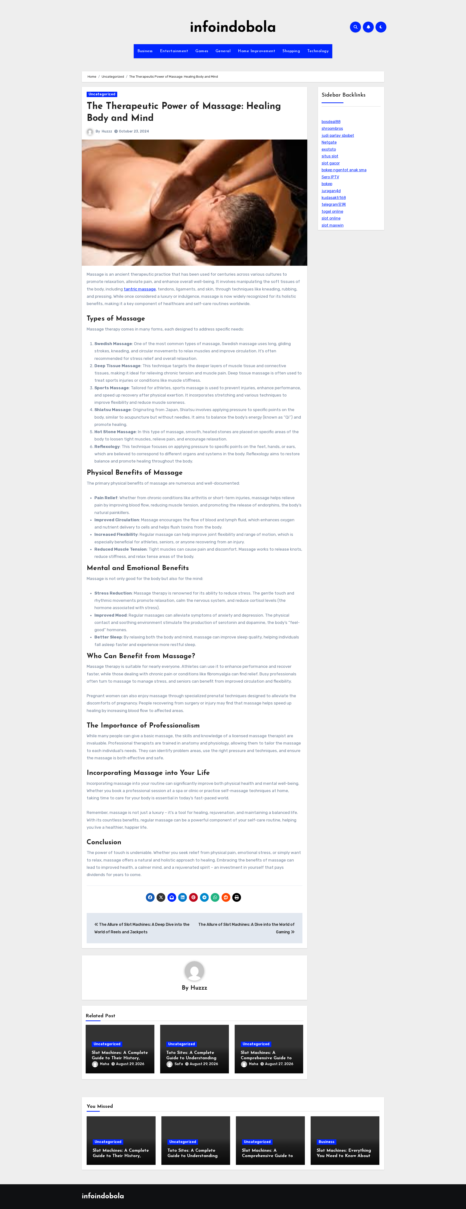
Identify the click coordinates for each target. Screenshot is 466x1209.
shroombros (332, 128)
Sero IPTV (330, 177)
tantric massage (140, 289)
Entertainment (174, 51)
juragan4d (331, 191)
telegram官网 (334, 204)
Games (201, 51)
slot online (331, 218)
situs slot (330, 156)
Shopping (291, 51)
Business (145, 51)
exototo (329, 149)
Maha (104, 1064)
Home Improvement (256, 51)
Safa (179, 1064)
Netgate (329, 142)
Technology (318, 51)
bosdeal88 (331, 121)
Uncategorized (102, 94)
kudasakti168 (334, 197)
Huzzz (107, 131)
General (223, 51)
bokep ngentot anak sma (344, 170)
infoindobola (233, 28)
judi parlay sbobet (338, 135)
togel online (332, 211)
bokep (327, 184)
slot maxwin (333, 225)
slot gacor (331, 163)
